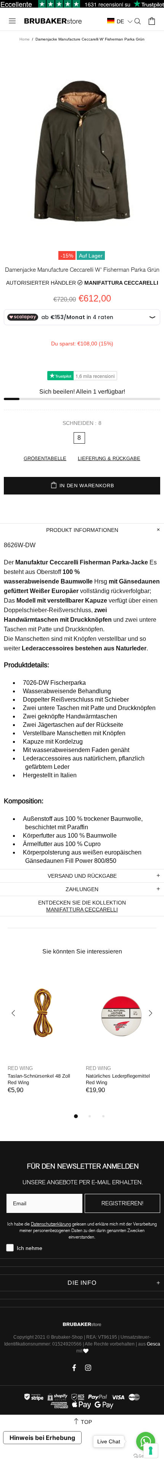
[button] (120, 20)
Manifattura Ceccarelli (121, 283)
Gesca (153, 1344)
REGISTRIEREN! (122, 1203)
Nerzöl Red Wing (140, 1076)
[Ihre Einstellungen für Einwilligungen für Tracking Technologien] (150, 1450)
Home (24, 39)
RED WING (56, 1068)
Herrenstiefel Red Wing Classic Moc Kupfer (78, 1079)
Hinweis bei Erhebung (42, 1437)
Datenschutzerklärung (51, 1224)
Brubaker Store (53, 21)
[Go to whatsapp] (145, 1441)
